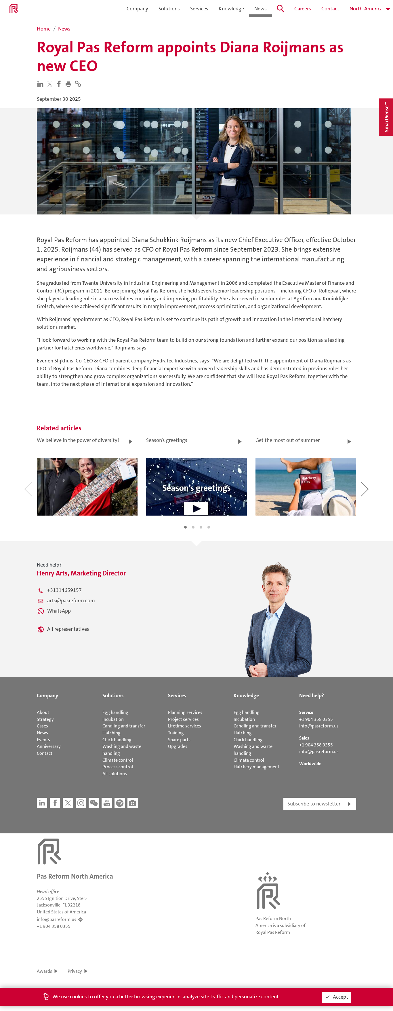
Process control (117, 767)
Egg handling (115, 712)
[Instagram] (81, 803)
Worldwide (310, 764)
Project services (183, 719)
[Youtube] (107, 803)
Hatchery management (256, 767)
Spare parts (179, 740)
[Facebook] (60, 83)
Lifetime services (184, 726)
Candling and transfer (123, 726)
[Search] (280, 8)
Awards (44, 971)
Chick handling (116, 740)
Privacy (75, 971)
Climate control (117, 760)
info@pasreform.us (319, 726)
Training (176, 733)
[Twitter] (51, 83)
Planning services (185, 712)
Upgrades (177, 746)
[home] (13, 8)
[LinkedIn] (41, 83)
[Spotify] (120, 803)
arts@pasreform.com (71, 600)
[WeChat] (94, 803)
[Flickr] (132, 803)
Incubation (113, 719)
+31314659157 (64, 590)
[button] (70, 83)
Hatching (111, 733)
